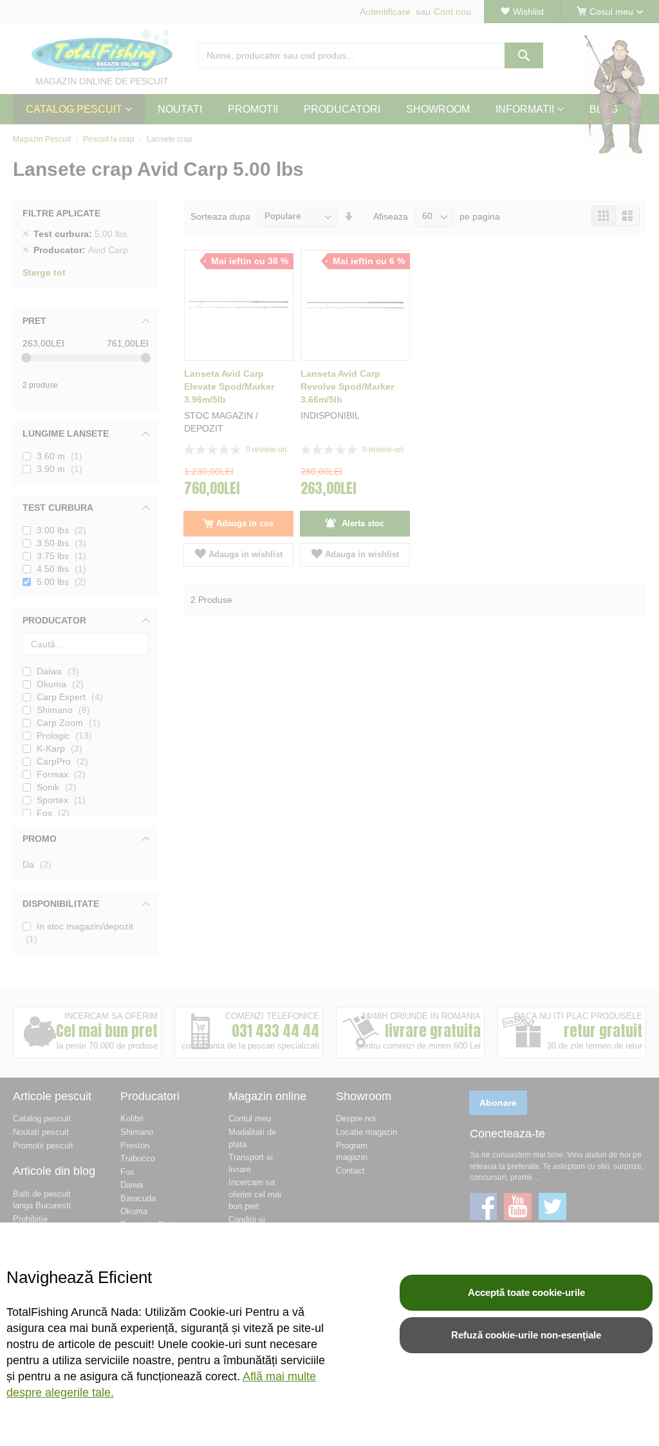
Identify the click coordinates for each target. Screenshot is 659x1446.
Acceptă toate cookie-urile (526, 1292)
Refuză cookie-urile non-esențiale (526, 1334)
